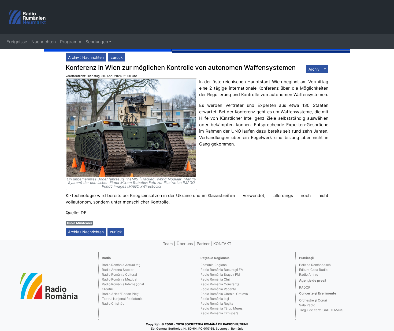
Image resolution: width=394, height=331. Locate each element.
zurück (117, 57)
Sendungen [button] (97, 41)
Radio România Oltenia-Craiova (224, 294)
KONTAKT (222, 243)
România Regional (214, 265)
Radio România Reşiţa (216, 303)
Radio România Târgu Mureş (221, 308)
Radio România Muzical (119, 279)
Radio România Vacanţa (218, 289)
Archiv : (315, 69)
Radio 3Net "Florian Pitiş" (121, 294)
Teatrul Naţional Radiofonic (122, 299)
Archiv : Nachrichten (86, 57)
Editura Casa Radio (313, 270)
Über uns (185, 243)
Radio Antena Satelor (117, 270)
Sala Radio (307, 305)
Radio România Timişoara (219, 313)
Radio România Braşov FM (220, 274)
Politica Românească (315, 265)
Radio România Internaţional (123, 284)
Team (168, 243)
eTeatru (107, 289)
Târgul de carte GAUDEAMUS (321, 310)
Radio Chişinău (113, 303)
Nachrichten (43, 41)
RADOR (304, 287)
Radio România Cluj (215, 279)
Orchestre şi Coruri (313, 300)
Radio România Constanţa (219, 284)
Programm (70, 41)
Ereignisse (16, 41)
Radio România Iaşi (214, 299)
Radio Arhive (308, 274)
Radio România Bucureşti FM (222, 270)
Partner (203, 243)
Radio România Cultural (119, 274)
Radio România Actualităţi (121, 265)
